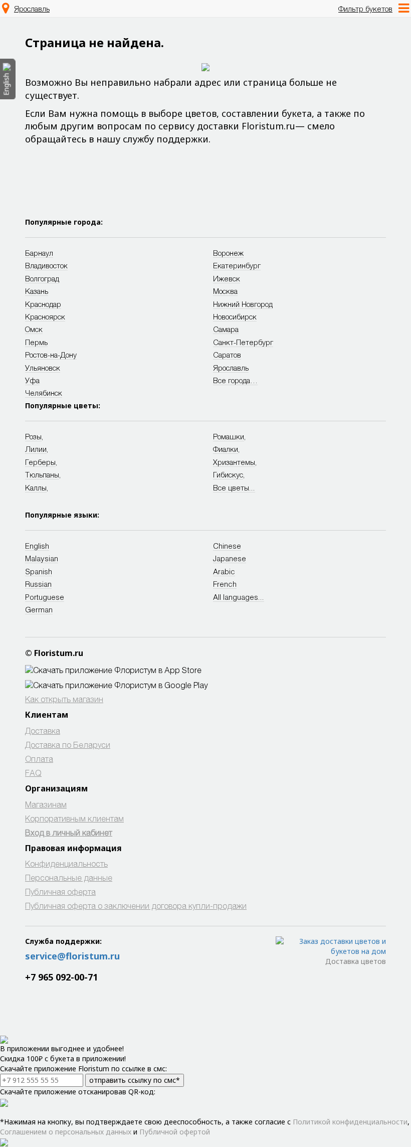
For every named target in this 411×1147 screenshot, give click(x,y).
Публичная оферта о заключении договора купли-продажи (136, 905)
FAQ (33, 772)
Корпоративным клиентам (74, 818)
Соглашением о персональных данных (65, 1131)
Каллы (36, 487)
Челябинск (43, 392)
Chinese (227, 545)
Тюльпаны (42, 474)
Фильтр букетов (365, 8)
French (225, 583)
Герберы (40, 461)
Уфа (32, 380)
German (39, 609)
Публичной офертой (174, 1131)
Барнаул (39, 252)
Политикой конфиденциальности (350, 1121)
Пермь (36, 342)
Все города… (235, 380)
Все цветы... (234, 487)
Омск (34, 329)
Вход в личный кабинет (68, 832)
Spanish (38, 571)
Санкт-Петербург (243, 342)
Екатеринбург (237, 265)
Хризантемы (234, 461)
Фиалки (225, 448)
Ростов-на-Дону (51, 354)
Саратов (227, 354)
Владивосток (46, 265)
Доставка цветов (355, 961)
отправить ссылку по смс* (134, 1080)
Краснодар (43, 303)
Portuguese (44, 596)
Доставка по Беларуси (67, 744)
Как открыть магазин (64, 699)
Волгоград (42, 278)
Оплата (39, 758)
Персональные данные (68, 877)
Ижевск (226, 278)
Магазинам (46, 804)
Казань (36, 290)
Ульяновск (42, 367)
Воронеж (228, 252)
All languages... (238, 596)
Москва (225, 290)
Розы (33, 436)
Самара (226, 329)
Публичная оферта (60, 891)
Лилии (36, 448)
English (37, 545)
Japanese (229, 558)
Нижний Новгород (243, 303)
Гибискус (228, 474)
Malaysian (41, 558)
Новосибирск (235, 316)
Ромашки (228, 436)
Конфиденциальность (66, 863)
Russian (38, 583)
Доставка (42, 730)
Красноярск (45, 316)
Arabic (224, 571)
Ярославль (32, 8)
